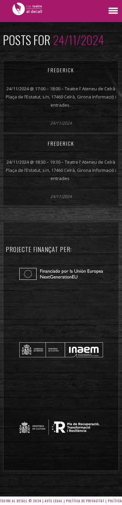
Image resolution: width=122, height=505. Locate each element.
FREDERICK (61, 70)
